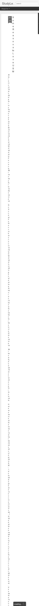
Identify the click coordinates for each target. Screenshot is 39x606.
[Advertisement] (21, 49)
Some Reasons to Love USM (13, 44)
